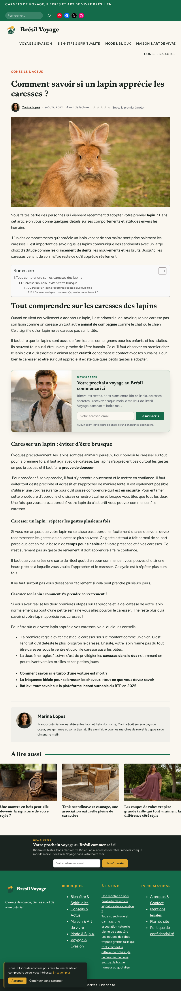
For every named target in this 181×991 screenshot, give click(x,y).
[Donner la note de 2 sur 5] (98, 107)
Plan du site (159, 921)
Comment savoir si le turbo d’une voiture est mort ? (63, 673)
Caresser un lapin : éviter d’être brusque (50, 283)
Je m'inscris (150, 416)
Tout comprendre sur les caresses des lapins (49, 277)
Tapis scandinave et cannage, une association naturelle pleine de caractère (90, 811)
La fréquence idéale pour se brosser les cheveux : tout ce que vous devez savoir (87, 679)
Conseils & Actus (27, 72)
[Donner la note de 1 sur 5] (94, 107)
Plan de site (107, 985)
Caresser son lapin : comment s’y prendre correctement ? (66, 292)
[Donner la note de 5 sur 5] (109, 107)
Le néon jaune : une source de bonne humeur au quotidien (116, 962)
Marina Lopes (31, 107)
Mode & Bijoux (82, 934)
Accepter (17, 980)
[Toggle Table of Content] (160, 271)
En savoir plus (61, 972)
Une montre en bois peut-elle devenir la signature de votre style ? (24, 811)
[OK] (49, 15)
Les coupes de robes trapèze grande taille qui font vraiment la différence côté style (152, 811)
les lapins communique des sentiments (108, 244)
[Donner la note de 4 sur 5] (105, 107)
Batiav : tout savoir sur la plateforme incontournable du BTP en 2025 (78, 686)
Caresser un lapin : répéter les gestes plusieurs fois (61, 287)
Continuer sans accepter (45, 980)
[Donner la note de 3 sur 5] (102, 107)
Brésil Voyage (39, 30)
